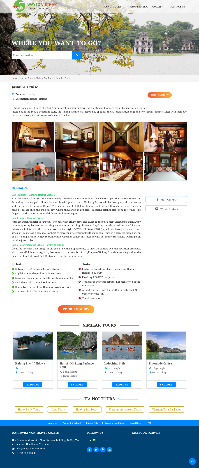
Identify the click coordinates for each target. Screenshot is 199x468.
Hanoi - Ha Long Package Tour (77, 365)
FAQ (149, 422)
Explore (32, 384)
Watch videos (168, 208)
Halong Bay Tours (87, 409)
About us (52, 422)
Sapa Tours (58, 409)
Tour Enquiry (160, 95)
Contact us (177, 6)
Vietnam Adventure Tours (125, 409)
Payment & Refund (71, 422)
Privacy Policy (93, 422)
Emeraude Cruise (160, 363)
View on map (168, 199)
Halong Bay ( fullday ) (30, 363)
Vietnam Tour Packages (166, 409)
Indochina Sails (114, 363)
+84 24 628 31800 (25, 453)
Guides (157, 6)
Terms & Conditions (114, 422)
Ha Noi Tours (113, 6)
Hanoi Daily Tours (29, 409)
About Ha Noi (139, 6)
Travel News (135, 422)
